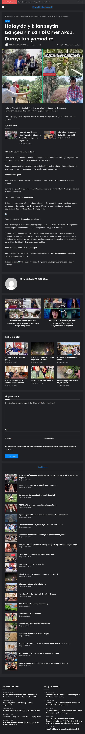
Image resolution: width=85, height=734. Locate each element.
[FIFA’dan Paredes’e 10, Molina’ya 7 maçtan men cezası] (11, 528)
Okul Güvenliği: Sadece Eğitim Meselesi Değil (37, 554)
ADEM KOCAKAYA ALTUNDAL (18, 45)
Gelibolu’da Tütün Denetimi (42, 381)
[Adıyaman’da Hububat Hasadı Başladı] (11, 636)
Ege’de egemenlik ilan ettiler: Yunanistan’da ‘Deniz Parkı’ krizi (43, 515)
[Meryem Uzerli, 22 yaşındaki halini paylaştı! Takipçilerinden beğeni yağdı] (11, 547)
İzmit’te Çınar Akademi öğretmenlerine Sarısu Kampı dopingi (43, 663)
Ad (6, 430)
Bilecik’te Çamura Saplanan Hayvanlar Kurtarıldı (42, 358)
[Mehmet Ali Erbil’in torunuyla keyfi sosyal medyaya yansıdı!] (11, 538)
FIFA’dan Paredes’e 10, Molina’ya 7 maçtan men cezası (41, 525)
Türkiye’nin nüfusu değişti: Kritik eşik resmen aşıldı (39, 653)
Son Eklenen (42, 467)
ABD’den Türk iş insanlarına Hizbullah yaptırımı (37, 505)
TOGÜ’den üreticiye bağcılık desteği (33, 604)
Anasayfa (9, 16)
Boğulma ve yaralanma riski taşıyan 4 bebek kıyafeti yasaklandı (45, 643)
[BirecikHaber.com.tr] (42, 7)
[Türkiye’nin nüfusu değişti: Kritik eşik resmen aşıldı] (11, 656)
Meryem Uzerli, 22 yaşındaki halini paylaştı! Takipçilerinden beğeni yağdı (48, 544)
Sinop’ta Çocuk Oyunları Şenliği (15, 358)
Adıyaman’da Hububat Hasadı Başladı (34, 633)
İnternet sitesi (49, 438)
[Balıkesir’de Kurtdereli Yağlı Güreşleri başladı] (11, 498)
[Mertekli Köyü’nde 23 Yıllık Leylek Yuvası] (68, 372)
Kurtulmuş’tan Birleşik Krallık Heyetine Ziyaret (14, 382)
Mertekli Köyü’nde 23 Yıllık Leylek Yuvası (67, 382)
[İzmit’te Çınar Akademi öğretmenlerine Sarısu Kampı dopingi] (11, 666)
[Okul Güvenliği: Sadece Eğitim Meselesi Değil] (50, 135)
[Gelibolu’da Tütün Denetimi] (42, 372)
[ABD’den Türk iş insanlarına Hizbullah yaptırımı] (11, 508)
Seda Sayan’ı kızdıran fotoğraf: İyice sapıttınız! (38, 485)
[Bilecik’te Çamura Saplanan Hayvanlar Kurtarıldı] (42, 348)
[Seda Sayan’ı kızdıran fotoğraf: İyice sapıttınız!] (11, 488)
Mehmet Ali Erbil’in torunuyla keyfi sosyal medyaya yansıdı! (42, 535)
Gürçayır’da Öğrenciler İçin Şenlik (68, 358)
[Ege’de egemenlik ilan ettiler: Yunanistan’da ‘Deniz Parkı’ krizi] (11, 518)
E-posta (8, 438)
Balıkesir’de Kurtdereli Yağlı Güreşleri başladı (33, 2)
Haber (16, 16)
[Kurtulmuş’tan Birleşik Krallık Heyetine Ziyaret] (16, 372)
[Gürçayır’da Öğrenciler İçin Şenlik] (68, 348)
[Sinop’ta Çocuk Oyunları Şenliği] (16, 348)
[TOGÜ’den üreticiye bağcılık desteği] (11, 607)
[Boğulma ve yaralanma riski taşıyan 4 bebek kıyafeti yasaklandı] (11, 646)
